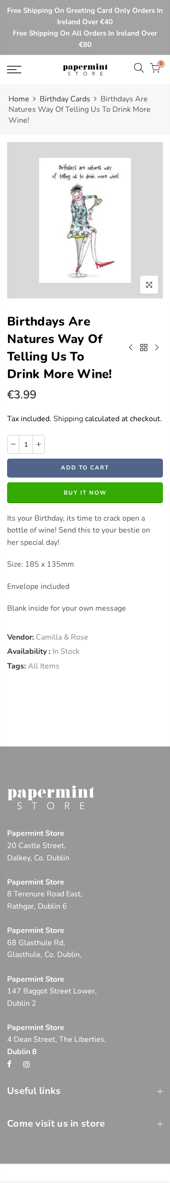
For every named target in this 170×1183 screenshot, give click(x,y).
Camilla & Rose (62, 637)
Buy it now (85, 493)
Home (18, 99)
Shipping (68, 419)
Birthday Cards (65, 99)
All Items (44, 666)
